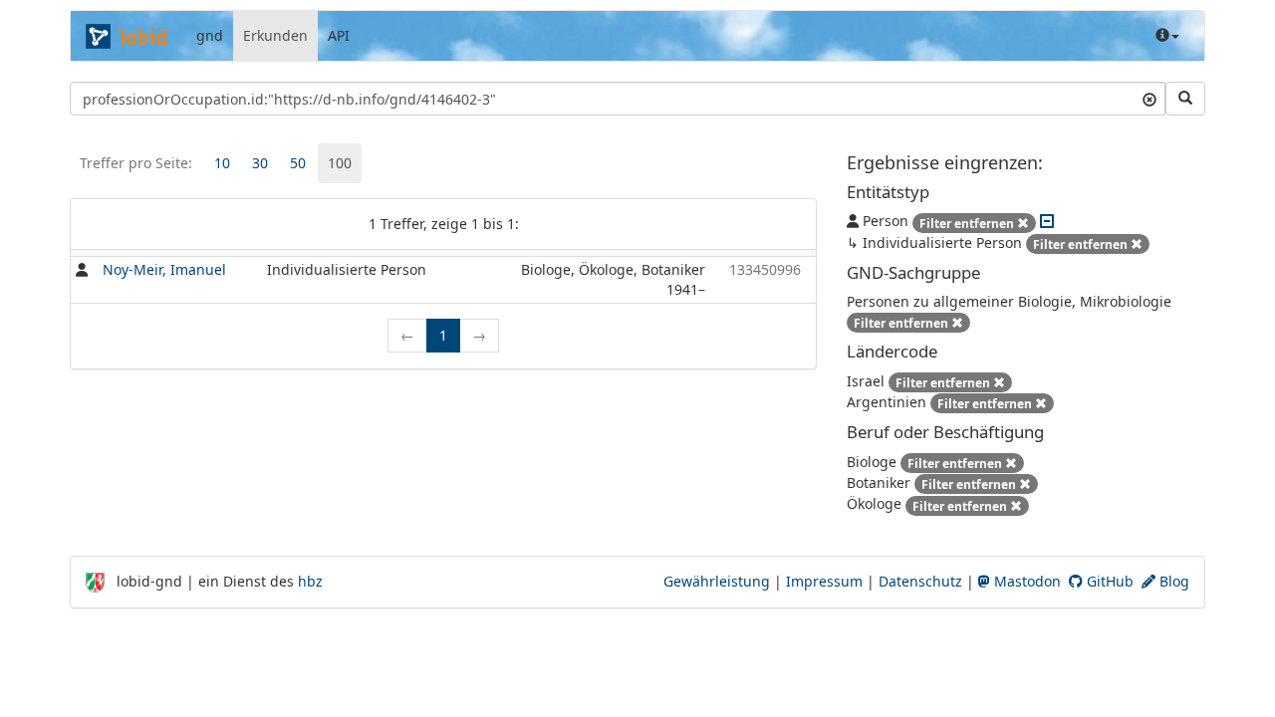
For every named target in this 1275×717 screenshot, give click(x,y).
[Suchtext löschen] (1149, 99)
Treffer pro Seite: (136, 162)
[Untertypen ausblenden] (1047, 220)
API (339, 35)
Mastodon (1025, 581)
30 (260, 162)
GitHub (1108, 581)
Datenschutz (920, 581)
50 (298, 162)
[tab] (222, 163)
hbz (310, 581)
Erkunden (275, 35)
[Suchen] (1185, 99)
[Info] (1167, 36)
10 (222, 162)
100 (340, 162)
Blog (1172, 581)
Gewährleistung (716, 581)
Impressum (824, 581)
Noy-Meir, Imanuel (164, 269)
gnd (209, 35)
